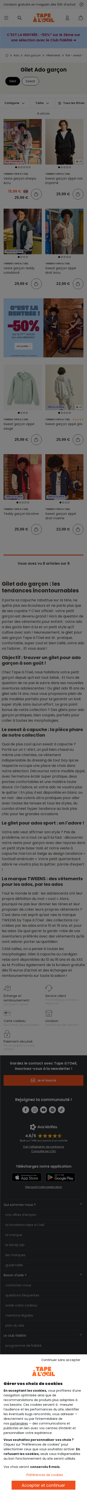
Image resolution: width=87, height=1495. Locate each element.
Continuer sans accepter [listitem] (60, 1360)
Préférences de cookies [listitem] (44, 1475)
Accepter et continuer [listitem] (43, 1485)
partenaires (19, 1423)
